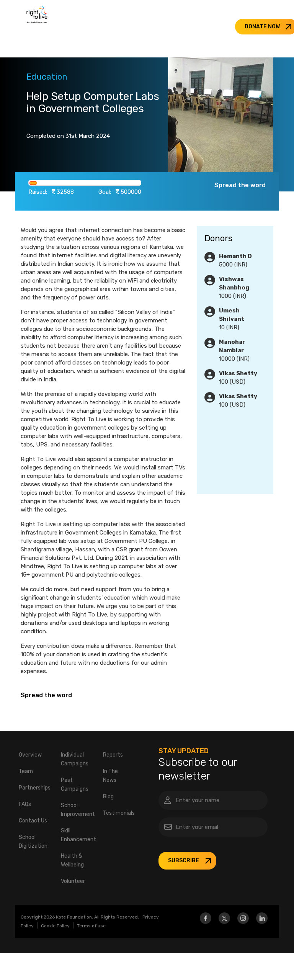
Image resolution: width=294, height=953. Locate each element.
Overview (30, 755)
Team (26, 771)
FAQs (25, 804)
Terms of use (91, 925)
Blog (108, 796)
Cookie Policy (55, 925)
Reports (113, 755)
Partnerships (35, 788)
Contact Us (33, 820)
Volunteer (73, 881)
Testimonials (119, 813)
